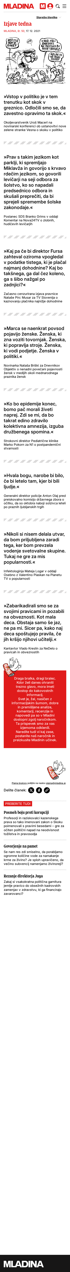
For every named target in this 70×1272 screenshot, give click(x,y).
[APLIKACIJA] (43, 6)
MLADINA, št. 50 (14, 30)
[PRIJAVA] (50, 6)
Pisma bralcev (19, 783)
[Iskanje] (58, 6)
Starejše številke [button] (46, 17)
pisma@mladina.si (56, 783)
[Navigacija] (64, 6)
